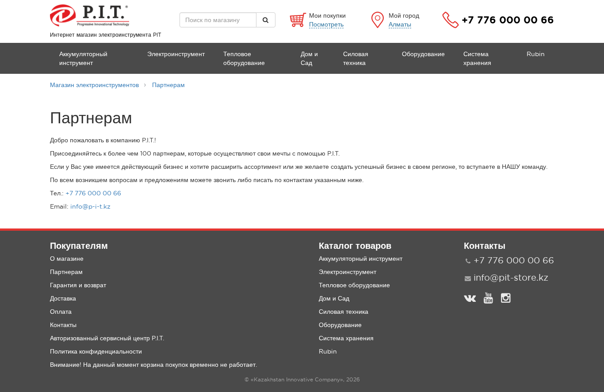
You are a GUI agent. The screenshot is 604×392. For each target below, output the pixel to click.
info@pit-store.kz (511, 277)
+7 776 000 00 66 (508, 19)
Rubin (536, 53)
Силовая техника (355, 58)
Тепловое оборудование (244, 58)
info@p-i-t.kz (90, 206)
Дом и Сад (309, 58)
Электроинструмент (176, 53)
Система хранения (477, 58)
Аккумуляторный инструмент (83, 58)
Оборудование (423, 53)
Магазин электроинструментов (94, 84)
